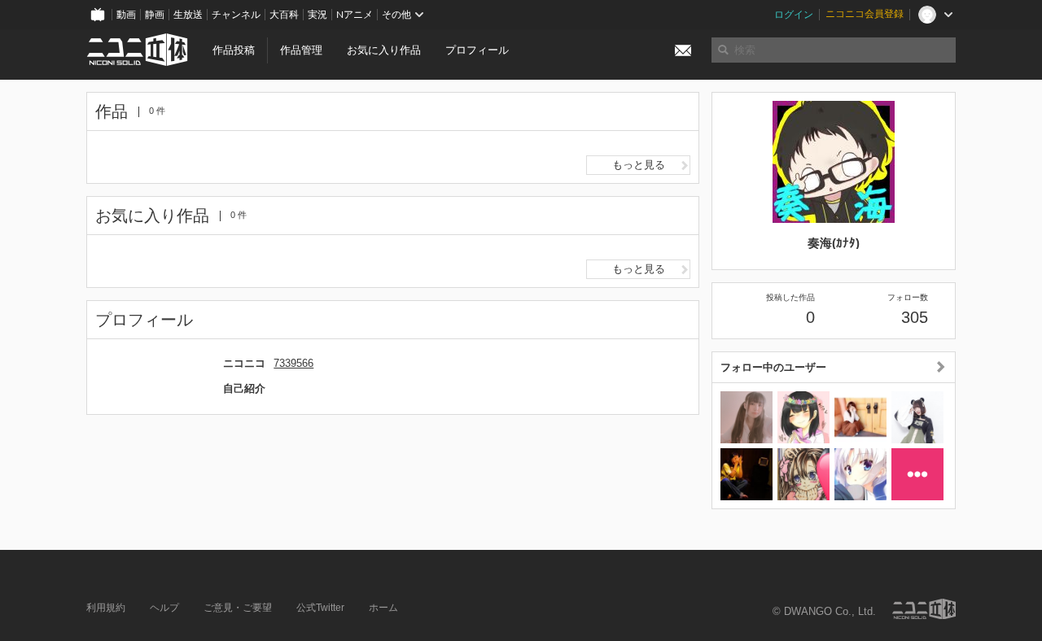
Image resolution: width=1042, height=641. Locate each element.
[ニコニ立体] (924, 609)
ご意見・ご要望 (238, 607)
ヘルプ (164, 607)
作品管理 (301, 50)
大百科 (284, 15)
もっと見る (638, 165)
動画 (126, 15)
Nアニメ (354, 15)
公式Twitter (320, 607)
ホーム (383, 607)
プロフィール (477, 50)
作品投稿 (233, 50)
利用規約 (105, 607)
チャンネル (236, 15)
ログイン (793, 15)
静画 (154, 15)
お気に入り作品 (384, 50)
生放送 (188, 15)
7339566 (293, 363)
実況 (317, 15)
